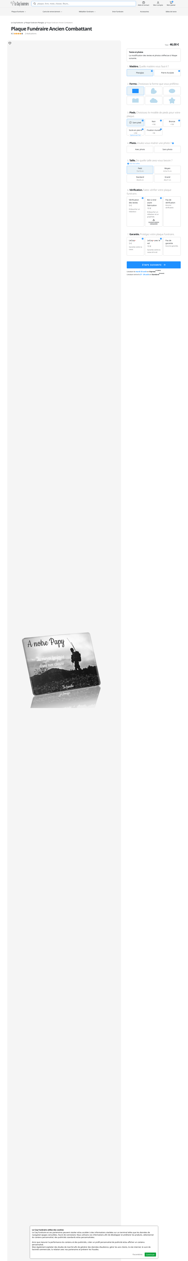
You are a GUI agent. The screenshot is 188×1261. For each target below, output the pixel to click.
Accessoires (144, 11)
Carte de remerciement (52, 11)
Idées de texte (171, 11)
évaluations (23, 33)
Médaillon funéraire (86, 11)
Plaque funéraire (18, 11)
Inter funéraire (117, 11)
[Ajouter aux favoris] (10, 43)
